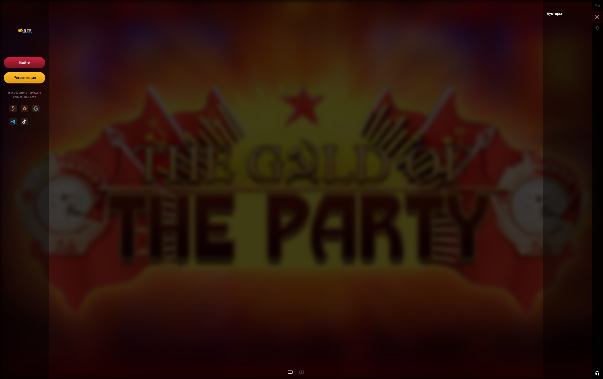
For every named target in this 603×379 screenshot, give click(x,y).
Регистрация (24, 78)
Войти (24, 63)
